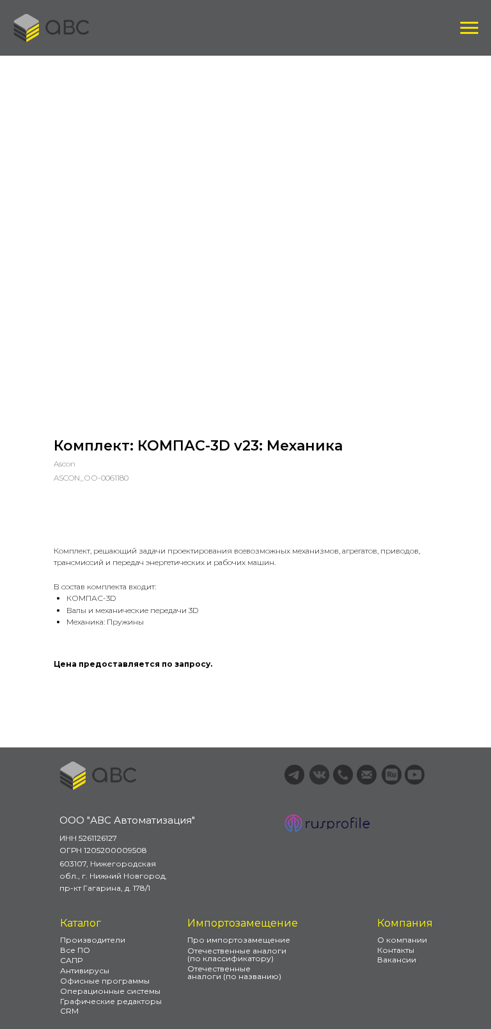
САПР (71, 960)
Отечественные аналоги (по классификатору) (236, 954)
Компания (405, 923)
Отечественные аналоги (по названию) (234, 972)
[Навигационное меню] (469, 28)
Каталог (80, 923)
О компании (402, 940)
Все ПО (75, 950)
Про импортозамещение (238, 940)
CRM (69, 1011)
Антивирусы (84, 970)
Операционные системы (110, 991)
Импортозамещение (242, 923)
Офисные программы (105, 980)
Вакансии (396, 959)
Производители (92, 940)
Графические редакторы (111, 1001)
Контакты (395, 950)
